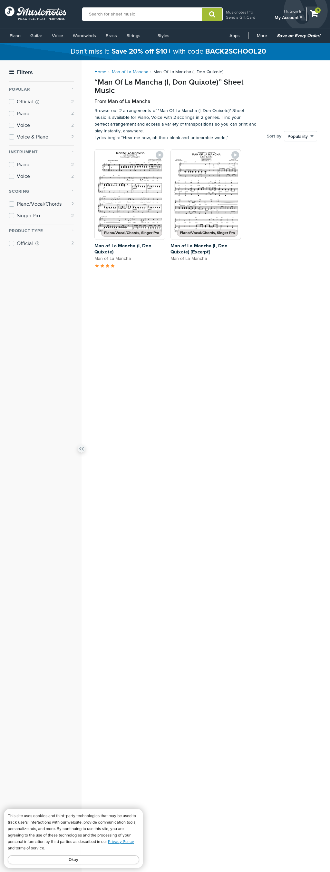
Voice (57, 36)
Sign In (296, 11)
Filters (21, 72)
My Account (287, 17)
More (264, 38)
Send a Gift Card (240, 17)
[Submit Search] (212, 14)
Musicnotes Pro (239, 12)
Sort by (274, 136)
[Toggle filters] (81, 450)
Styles (164, 36)
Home (100, 72)
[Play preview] (159, 155)
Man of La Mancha (130, 72)
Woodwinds (84, 36)
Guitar (36, 36)
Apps (234, 36)
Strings (134, 36)
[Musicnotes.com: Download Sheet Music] (35, 13)
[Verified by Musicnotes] (37, 102)
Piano (15, 36)
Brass (111, 36)
